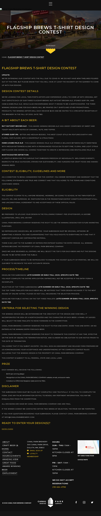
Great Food (9, 463)
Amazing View (10, 459)
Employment (9, 473)
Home (4, 57)
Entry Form (7, 429)
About (6, 442)
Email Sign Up (36, 451)
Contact (7, 452)
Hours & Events (11, 456)
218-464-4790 (59, 487)
